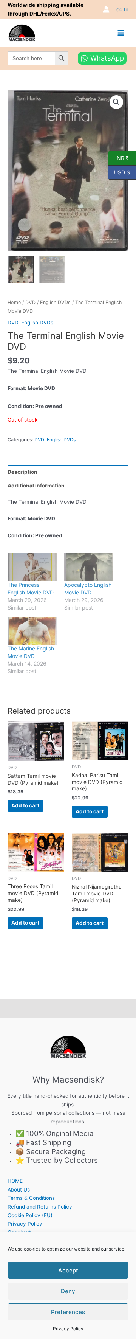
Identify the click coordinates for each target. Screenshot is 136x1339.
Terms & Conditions (31, 1198)
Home (14, 302)
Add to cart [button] (25, 805)
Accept (68, 1270)
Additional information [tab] (36, 486)
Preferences (68, 1312)
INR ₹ (118, 157)
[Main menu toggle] (121, 32)
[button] (116, 102)
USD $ (119, 171)
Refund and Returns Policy (40, 1207)
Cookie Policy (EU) (30, 1215)
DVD (30, 302)
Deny (68, 1291)
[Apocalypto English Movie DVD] (88, 567)
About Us (19, 1190)
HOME (15, 1181)
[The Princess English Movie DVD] (32, 567)
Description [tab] (22, 472)
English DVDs (55, 302)
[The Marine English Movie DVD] (32, 631)
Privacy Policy (68, 1328)
